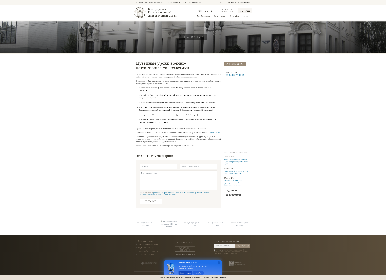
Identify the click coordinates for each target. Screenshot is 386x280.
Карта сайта (234, 16)
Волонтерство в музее (146, 241)
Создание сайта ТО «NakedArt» (185, 254)
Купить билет (206, 10)
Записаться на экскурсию (227, 11)
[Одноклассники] (230, 195)
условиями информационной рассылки (168, 193)
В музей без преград (145, 247)
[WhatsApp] (236, 195)
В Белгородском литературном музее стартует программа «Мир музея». (236, 161)
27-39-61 (183, 2)
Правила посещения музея (148, 244)
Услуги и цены (219, 16)
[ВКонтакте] (227, 195)
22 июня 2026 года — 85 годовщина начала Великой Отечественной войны (234, 183)
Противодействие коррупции (149, 251)
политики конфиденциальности (215, 277)
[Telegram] (233, 195)
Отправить (151, 201)
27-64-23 (177, 2)
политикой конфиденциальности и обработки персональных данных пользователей (175, 194)
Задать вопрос (185, 273)
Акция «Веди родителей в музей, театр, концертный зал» (236, 172)
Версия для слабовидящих (240, 2)
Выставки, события (193, 36)
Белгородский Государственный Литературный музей (162, 12)
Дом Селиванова (203, 16)
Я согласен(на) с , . (231, 251)
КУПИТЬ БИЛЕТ (213, 132)
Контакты (246, 16)
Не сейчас (198, 273)
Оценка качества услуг (146, 254)
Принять (186, 277)
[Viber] (239, 195)
